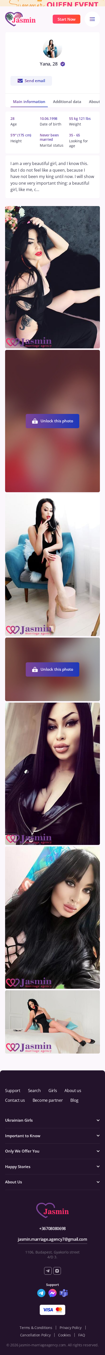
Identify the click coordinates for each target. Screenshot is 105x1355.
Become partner (48, 1100)
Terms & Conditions (36, 1327)
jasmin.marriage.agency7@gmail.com (52, 1239)
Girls (52, 1090)
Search (34, 1090)
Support (12, 1090)
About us (72, 1090)
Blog (74, 1100)
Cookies (64, 1335)
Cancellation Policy (35, 1335)
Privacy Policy (70, 1327)
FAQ (81, 1335)
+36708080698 (52, 1228)
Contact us (15, 1100)
